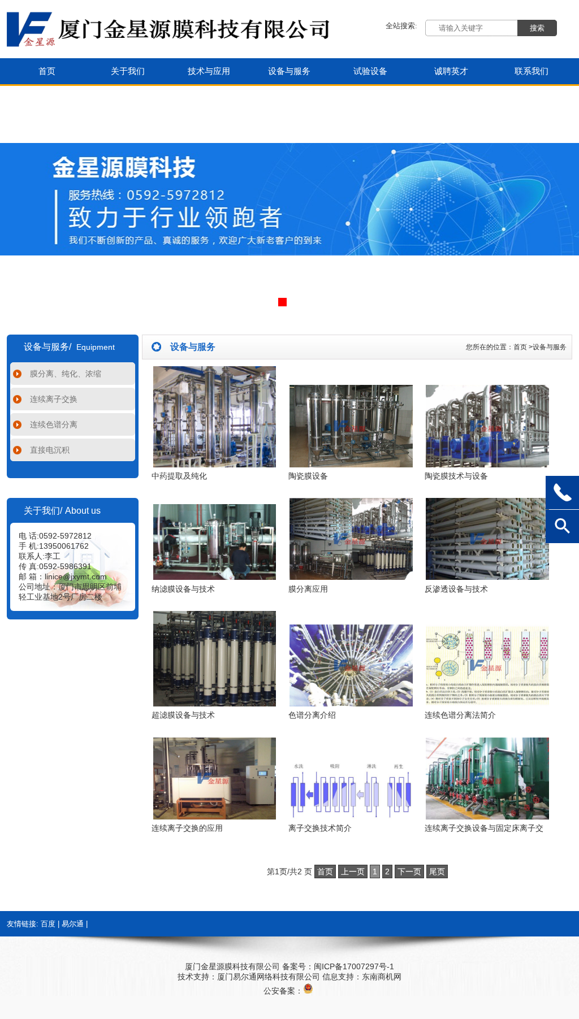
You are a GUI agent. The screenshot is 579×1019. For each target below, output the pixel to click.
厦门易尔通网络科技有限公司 (268, 976)
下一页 (409, 871)
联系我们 (531, 71)
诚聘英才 (451, 71)
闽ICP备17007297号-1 (354, 966)
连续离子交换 (53, 399)
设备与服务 (289, 71)
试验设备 (370, 71)
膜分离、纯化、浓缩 (65, 373)
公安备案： (283, 990)
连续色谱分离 (53, 424)
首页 (46, 71)
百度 (48, 924)
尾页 (437, 871)
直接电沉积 (50, 449)
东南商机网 (381, 976)
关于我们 (128, 71)
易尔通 (73, 924)
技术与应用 (209, 71)
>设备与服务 (548, 347)
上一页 (353, 871)
